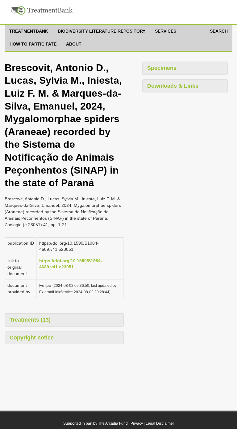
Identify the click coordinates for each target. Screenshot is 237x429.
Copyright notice (32, 338)
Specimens (162, 68)
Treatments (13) (30, 320)
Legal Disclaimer (160, 423)
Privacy (137, 423)
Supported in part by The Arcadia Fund (95, 423)
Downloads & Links (172, 86)
